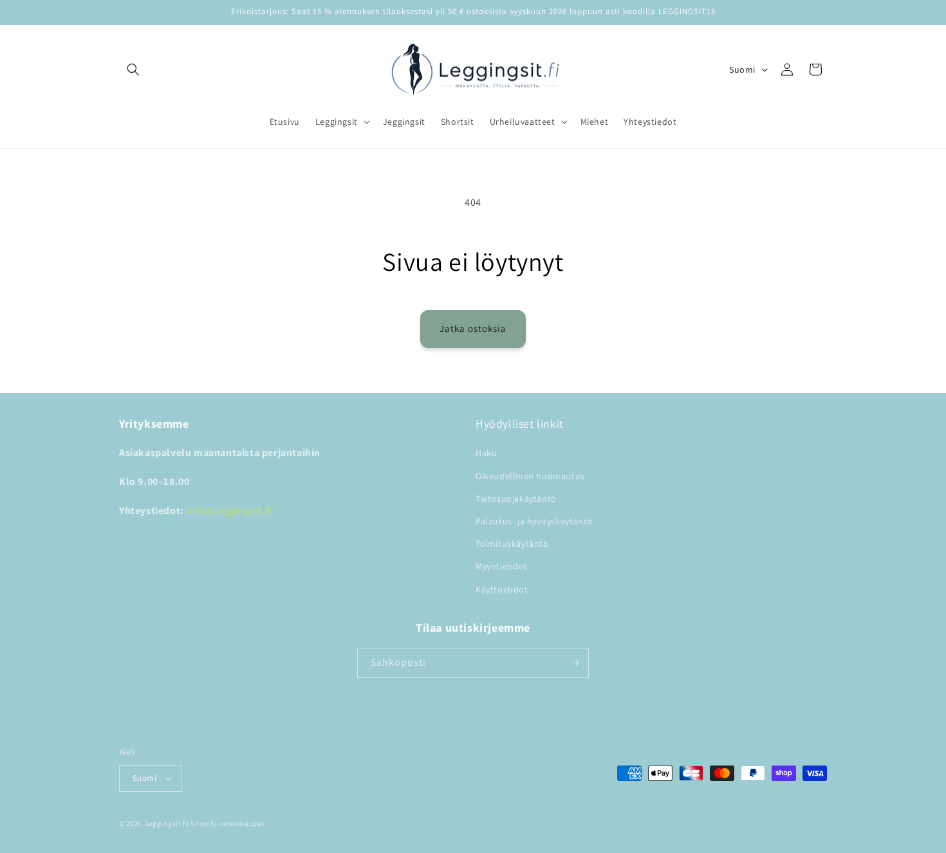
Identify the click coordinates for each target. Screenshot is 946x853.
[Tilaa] (574, 663)
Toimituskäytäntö (512, 543)
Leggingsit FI (167, 823)
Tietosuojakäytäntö (516, 498)
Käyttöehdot (502, 589)
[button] (133, 69)
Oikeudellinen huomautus (530, 476)
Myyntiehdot (502, 566)
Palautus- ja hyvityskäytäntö (534, 521)
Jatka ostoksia (473, 328)
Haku (486, 453)
